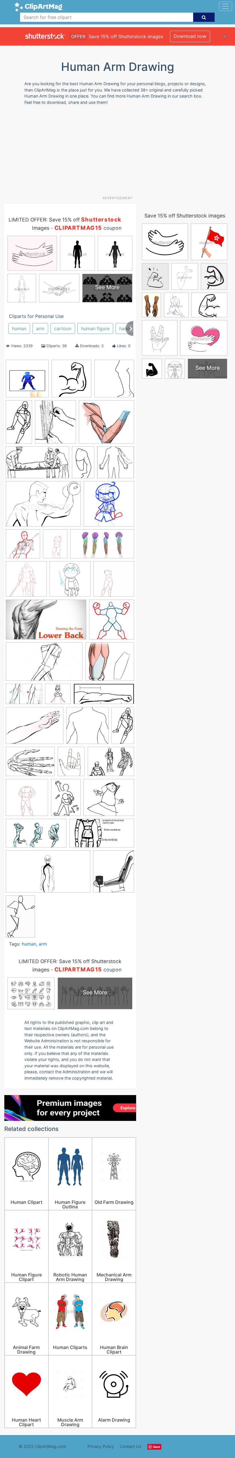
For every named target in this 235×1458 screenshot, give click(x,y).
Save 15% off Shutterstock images (184, 216)
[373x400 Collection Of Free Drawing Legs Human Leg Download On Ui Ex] (114, 381)
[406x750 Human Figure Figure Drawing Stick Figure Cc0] (123, 727)
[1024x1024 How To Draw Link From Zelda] (114, 581)
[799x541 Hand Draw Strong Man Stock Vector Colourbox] (43, 506)
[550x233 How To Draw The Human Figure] (104, 696)
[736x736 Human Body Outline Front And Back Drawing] (87, 728)
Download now (190, 36)
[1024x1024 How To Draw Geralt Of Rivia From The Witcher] (26, 581)
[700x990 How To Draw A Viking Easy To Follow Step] (55, 546)
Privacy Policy (100, 1446)
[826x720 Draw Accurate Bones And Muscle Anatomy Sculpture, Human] (106, 424)
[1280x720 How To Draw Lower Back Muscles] (46, 622)
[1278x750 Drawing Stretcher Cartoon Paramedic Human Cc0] (37, 465)
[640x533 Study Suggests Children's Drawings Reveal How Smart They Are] (109, 800)
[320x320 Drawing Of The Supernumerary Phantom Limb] (115, 465)
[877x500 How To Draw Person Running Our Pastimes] (44, 664)
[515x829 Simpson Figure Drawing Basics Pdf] (20, 919)
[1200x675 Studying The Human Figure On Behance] (36, 836)
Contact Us (131, 1446)
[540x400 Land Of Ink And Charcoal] (111, 764)
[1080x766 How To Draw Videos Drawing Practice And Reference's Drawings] (24, 696)
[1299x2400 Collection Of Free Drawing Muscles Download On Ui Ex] (19, 424)
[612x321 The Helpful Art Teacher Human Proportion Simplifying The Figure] (102, 836)
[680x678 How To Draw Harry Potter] (70, 581)
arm (40, 328)
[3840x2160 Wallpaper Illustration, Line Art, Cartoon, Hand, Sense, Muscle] (48, 874)
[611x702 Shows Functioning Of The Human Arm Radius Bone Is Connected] (113, 874)
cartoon (62, 328)
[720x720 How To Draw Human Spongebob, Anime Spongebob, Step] (109, 506)
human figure (95, 328)
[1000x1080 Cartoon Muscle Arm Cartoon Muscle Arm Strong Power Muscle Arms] (71, 381)
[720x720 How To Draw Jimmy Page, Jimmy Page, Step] (23, 546)
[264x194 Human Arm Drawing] (34, 728)
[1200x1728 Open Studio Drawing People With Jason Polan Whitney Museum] (65, 800)
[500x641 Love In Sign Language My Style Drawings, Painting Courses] (71, 764)
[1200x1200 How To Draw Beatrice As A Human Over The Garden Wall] (57, 696)
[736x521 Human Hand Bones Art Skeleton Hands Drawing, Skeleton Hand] (30, 764)
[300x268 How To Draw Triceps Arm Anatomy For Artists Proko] (110, 664)
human (19, 328)
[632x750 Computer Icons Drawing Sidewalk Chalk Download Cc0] (55, 424)
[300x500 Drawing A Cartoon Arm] (83, 465)
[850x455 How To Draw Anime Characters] (102, 546)
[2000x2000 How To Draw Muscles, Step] (111, 622)
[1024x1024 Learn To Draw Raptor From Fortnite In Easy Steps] (27, 800)
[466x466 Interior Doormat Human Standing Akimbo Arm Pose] (27, 381)
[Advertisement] (119, 152)
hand (124, 328)
